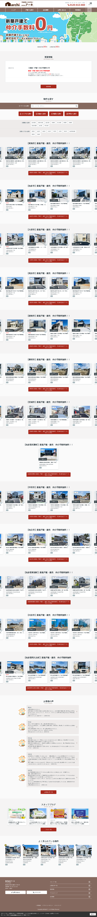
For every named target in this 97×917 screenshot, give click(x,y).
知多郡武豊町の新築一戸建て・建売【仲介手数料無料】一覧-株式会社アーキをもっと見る (48, 474)
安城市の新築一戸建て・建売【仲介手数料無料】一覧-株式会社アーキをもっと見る (49, 432)
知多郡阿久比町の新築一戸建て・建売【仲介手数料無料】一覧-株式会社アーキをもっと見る (48, 688)
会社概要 (45, 10)
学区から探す (72, 114)
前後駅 (70, 122)
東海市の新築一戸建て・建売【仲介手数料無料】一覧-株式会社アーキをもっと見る (49, 173)
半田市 (54, 131)
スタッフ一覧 (53, 881)
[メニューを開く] (89, 9)
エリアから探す (26, 114)
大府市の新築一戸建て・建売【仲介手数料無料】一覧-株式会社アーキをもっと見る (49, 260)
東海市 (44, 131)
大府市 (60, 131)
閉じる (92, 914)
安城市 (38, 134)
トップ (13, 10)
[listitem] (15, 157)
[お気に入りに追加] (23, 159)
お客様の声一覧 (48, 792)
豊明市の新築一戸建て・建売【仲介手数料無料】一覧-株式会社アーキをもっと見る (49, 389)
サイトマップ (58, 905)
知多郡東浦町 (72, 131)
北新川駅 (47, 122)
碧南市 (33, 131)
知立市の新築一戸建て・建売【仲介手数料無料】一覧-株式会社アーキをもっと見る (49, 559)
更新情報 (48, 86)
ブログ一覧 (48, 829)
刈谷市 (49, 131)
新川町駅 (34, 122)
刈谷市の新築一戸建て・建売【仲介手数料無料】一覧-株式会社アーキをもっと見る (49, 645)
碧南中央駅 (40, 122)
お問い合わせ (62, 10)
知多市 (38, 131)
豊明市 (33, 134)
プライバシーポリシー (48, 905)
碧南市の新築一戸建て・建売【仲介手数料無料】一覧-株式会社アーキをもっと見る (49, 346)
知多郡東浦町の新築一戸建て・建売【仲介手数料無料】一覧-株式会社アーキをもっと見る (48, 602)
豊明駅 (65, 122)
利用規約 (39, 905)
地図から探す (57, 114)
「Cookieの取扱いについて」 (16, 915)
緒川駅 (40, 125)
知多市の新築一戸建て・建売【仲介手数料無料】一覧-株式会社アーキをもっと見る (49, 217)
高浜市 (65, 131)
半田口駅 (46, 125)
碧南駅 (53, 122)
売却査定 (78, 10)
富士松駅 (59, 122)
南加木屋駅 (34, 125)
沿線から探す (42, 114)
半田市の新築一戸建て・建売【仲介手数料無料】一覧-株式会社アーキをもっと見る (49, 517)
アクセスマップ (53, 893)
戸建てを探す (29, 10)
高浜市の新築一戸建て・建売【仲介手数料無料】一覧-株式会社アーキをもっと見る (49, 303)
